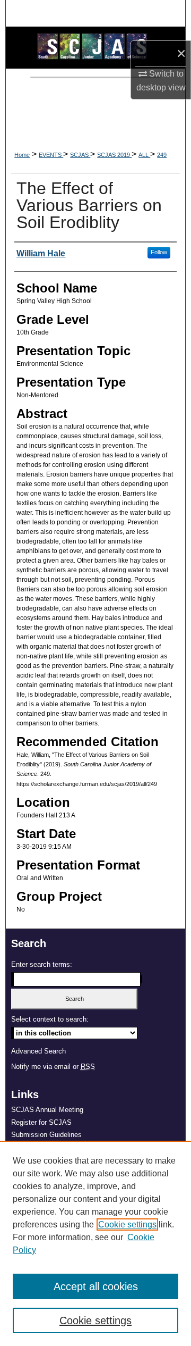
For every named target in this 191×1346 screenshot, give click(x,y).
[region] (95, 1243)
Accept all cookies (96, 1286)
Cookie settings (127, 1224)
